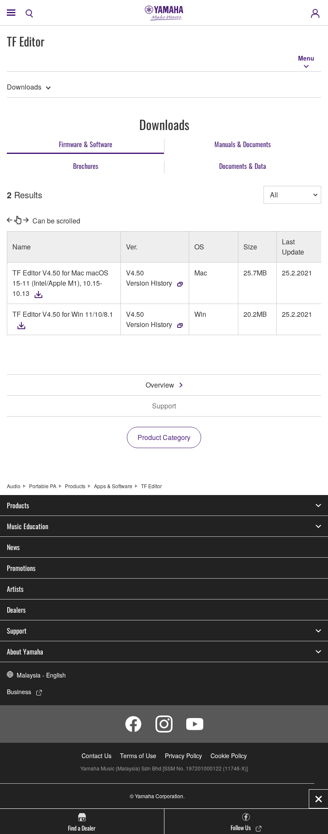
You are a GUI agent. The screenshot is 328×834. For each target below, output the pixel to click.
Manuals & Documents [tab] (242, 144)
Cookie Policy (229, 755)
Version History (149, 283)
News (13, 547)
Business (19, 691)
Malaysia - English (41, 675)
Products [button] (18, 505)
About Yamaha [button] (25, 651)
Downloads (24, 87)
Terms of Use (138, 755)
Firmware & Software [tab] (85, 144)
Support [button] (16, 631)
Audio (13, 485)
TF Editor (151, 485)
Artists (15, 589)
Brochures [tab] (85, 166)
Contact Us (96, 755)
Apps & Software (113, 485)
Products (75, 485)
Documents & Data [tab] (242, 166)
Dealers (16, 610)
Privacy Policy (183, 755)
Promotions (21, 568)
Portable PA (42, 485)
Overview (160, 385)
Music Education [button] (27, 526)
